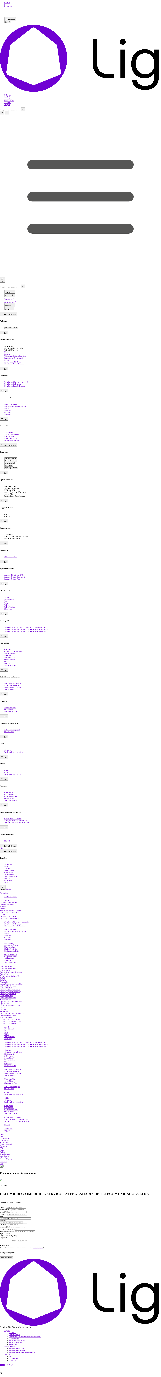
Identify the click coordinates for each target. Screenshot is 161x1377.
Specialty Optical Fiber (12, 579)
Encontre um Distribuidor (17, 1348)
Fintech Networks (10, 404)
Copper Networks (10, 461)
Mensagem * (4, 1246)
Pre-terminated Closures (12, 687)
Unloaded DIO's (10, 665)
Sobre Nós (12, 1333)
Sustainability (9, 101)
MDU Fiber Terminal (11, 685)
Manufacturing (9, 436)
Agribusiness (8, 432)
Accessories (4, 982)
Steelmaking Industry (11, 440)
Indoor (6, 605)
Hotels (6, 408)
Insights (7, 105)
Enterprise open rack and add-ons (15, 821)
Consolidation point (11, 796)
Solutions (7, 95)
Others (6, 661)
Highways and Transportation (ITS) (16, 406)
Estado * (3, 1220)
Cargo (2, 1229)
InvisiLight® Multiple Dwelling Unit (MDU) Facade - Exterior (26, 629)
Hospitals (7, 410)
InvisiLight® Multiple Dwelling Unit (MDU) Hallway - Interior (26, 631)
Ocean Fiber (8, 710)
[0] (2, 281)
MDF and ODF (5, 970)
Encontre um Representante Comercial (22, 1352)
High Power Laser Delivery (14, 364)
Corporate (7, 412)
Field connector (9, 653)
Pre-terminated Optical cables (10, 976)
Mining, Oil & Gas (10, 438)
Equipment (8, 465)
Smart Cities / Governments (13, 358)
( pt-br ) (7, 22)
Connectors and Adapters (13, 651)
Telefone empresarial (7, 1231)
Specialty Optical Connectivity (15, 577)
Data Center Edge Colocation (14, 386)
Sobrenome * (4, 1210)
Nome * (3, 1207)
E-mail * (3, 1212)
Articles (7, 868)
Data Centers (4, 900)
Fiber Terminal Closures (12, 683)
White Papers (9, 874)
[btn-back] (2, 1166)
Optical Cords (9, 732)
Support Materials (10, 876)
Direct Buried (9, 599)
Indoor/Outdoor (9, 607)
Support (7, 878)
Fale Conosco (13, 1358)
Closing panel (9, 794)
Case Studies (8, 872)
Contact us (8, 880)
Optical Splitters (9, 659)
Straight (7, 841)
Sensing (7, 354)
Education (7, 414)
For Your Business (11, 328)
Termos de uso (38, 1248)
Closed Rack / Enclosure (12, 819)
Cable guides (8, 792)
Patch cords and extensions (13, 752)
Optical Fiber (4, 974)
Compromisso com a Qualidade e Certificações (25, 1337)
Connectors (8, 750)
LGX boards (8, 655)
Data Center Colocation (12, 384)
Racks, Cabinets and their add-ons (12, 984)
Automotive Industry (11, 434)
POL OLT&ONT (10, 557)
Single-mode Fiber (10, 712)
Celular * (3, 1214)
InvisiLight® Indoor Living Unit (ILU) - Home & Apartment (25, 627)
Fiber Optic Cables (6, 966)
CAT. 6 (2, 978)
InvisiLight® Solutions (8, 968)
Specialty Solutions (11, 468)
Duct (6, 603)
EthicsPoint (13, 1344)
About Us (7, 103)
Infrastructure (9, 463)
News (6, 866)
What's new (8, 864)
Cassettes (7, 649)
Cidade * (3, 1225)
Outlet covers (9, 798)
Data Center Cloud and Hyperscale (16, 382)
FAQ (6, 882)
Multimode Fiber (10, 708)
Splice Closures (9, 689)
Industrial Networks (7, 904)
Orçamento (4, 1238)
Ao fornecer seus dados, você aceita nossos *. (23, 1248)
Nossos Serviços (10, 1346)
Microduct (8, 609)
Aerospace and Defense (12, 362)
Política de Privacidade (17, 1341)
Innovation (8, 99)
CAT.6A (3, 980)
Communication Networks (9, 902)
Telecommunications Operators (15, 356)
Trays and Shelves (10, 800)
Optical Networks (10, 458)
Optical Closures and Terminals (11, 972)
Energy (6, 360)
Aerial (6, 597)
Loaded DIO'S (9, 657)
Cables (6, 770)
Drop (6, 601)
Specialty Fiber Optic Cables (14, 575)
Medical (7, 352)
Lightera (7, 1331)
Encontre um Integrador (17, 1350)
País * (2, 1216)
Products (7, 97)
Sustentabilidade (14, 1335)
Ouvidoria (12, 1360)
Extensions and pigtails (12, 730)
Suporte (7, 1354)
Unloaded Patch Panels (8, 986)
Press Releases (9, 870)
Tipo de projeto (5, 1234)
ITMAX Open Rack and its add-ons (16, 823)
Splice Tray (8, 663)
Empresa (3, 1227)
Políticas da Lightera (16, 1342)
